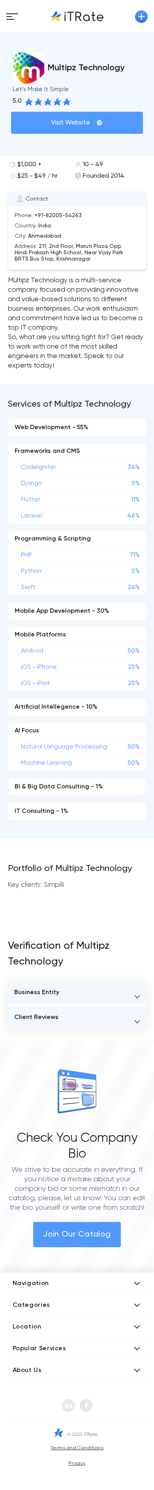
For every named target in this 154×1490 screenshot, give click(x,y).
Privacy (76, 1463)
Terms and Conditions (77, 1448)
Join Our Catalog (77, 1235)
